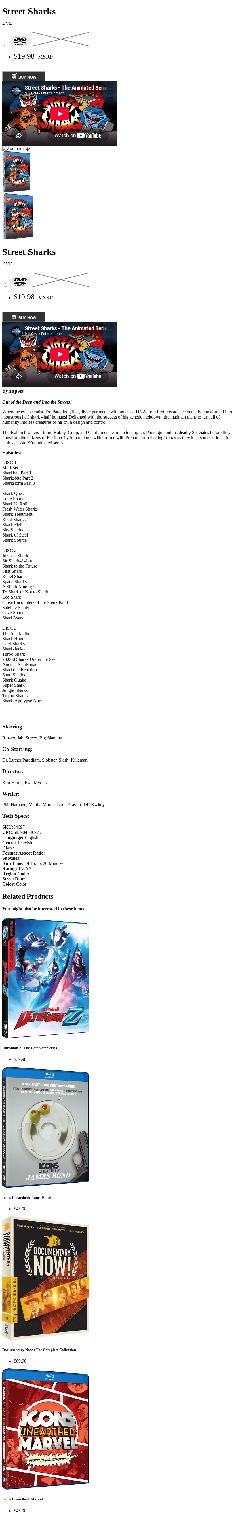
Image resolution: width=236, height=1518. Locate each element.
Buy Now (26, 77)
